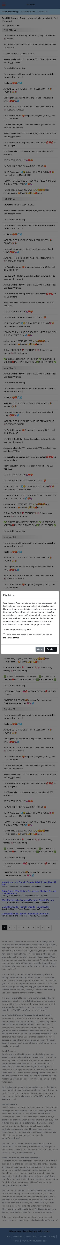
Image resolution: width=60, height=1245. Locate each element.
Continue (51, 649)
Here (29, 629)
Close (40, 649)
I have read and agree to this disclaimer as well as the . (27, 636)
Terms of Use (13, 638)
